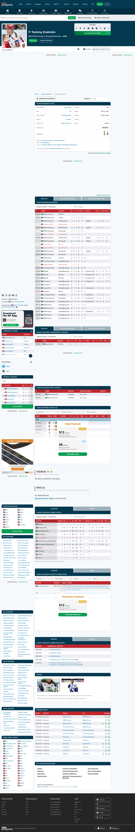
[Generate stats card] (88, 28)
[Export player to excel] (92, 28)
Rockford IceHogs (23, 630)
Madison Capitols (22, 712)
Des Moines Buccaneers (10, 719)
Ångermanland (49, 344)
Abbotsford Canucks (9, 615)
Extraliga (22, 524)
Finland (3, 809)
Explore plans (73, 454)
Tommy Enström (55, 148)
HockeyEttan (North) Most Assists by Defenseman (64, 663)
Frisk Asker (46, 291)
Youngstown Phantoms (24, 732)
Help (76, 807)
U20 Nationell (9, 746)
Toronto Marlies (22, 647)
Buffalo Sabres (7, 545)
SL (6, 773)
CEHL (21, 751)
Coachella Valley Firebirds (7, 633)
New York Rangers (23, 545)
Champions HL (10, 761)
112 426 (88, 49)
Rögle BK (45, 271)
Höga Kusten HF (66, 123)
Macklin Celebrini (12, 392)
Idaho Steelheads (8, 689)
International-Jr (63, 224)
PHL (21, 756)
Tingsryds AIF (47, 288)
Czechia (26, 344)
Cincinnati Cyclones (8, 675)
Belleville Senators (8, 620)
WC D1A (8, 785)
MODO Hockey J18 (48, 221)
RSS (76, 817)
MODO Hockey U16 (48, 217)
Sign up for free (41, 498)
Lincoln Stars (7, 730)
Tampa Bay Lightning (24, 562)
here (75, 786)
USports (22, 776)
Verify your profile (42, 786)
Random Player (85, 18)
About (76, 804)
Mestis (7, 753)
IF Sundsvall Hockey (48, 261)
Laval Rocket (6, 656)
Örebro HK (66, 743)
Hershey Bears (7, 651)
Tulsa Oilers (21, 696)
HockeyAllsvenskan (53, 36)
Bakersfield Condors (9, 618)
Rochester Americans (24, 628)
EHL (7, 758)
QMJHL (7, 527)
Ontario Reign (22, 623)
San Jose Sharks (22, 555)
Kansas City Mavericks (9, 699)
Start (36, 94)
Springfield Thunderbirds (21, 638)
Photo (76, 812)
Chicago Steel (7, 716)
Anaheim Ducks (7, 540)
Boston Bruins (7, 543)
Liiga (21, 520)
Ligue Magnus (24, 746)
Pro (92, 4)
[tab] (44, 198)
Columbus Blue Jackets (9, 558)
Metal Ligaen (9, 756)
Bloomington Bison (8, 672)
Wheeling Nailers (22, 698)
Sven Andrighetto (12, 389)
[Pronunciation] (76, 28)
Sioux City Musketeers (24, 719)
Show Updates (46, 40)
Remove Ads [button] (128, 55)
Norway (61, 291)
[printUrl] (78, 49)
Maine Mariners (7, 701)
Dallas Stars (6, 560)
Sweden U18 (46, 244)
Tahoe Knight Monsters (24, 686)
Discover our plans (92, 33)
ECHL (7, 515)
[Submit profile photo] (105, 28)
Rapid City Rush (22, 672)
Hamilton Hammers (8, 642)
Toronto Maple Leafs (23, 565)
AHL (7, 512)
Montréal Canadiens (9, 575)
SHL (25, 337)
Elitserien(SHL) (42, 527)
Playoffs (88, 221)
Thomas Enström (59, 140)
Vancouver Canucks (23, 570)
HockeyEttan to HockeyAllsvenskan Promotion (63, 665)
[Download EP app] (17, 319)
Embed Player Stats (103, 195)
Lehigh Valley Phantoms (24, 615)
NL (21, 522)
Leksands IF (46, 281)
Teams (28, 4)
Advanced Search (103, 18)
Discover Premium (72, 614)
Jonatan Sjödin (47, 145)
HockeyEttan (9, 748)
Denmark (26, 341)
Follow (33, 40)
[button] (105, 11)
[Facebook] (3, 295)
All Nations (4, 814)
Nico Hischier (11, 403)
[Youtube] (13, 295)
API (75, 814)
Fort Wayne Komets (8, 680)
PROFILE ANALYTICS (102, 49)
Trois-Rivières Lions (23, 693)
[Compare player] (101, 28)
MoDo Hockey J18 (53, 394)
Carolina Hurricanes (9, 550)
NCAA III (22, 771)
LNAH (21, 773)
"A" (53, 308)
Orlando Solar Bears (23, 670)
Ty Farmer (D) (8, 341)
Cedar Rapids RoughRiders (7, 713)
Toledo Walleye (22, 688)
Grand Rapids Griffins (9, 639)
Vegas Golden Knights (24, 572)
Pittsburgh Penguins (23, 553)
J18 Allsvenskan (63, 221)
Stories (66, 4)
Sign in (107, 4)
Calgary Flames (7, 548)
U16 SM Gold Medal (55, 649)
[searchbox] (39, 18)
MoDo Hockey (46, 94)
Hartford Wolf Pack (8, 644)
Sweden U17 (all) (48, 234)
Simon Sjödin (57, 145)
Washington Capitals (24, 575)
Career (76, 822)
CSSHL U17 (27, 348)
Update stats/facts (47, 98)
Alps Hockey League (25, 741)
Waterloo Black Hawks (24, 729)
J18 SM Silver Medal (55, 653)
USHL (21, 510)
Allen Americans (7, 667)
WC (6, 783)
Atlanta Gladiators (8, 670)
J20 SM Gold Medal (55, 656)
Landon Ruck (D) (9, 348)
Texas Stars (21, 644)
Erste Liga (23, 753)
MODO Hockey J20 (48, 231)
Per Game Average (67, 199)
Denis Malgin (11, 396)
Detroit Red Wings (8, 562)
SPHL (7, 517)
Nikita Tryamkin (19, 305)
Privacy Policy (78, 809)
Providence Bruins (23, 625)
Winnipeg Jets (22, 577)
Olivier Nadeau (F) (10, 337)
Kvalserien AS (90, 288)
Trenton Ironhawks (23, 691)
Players (54, 570)
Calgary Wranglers (8, 623)
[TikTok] (16, 295)
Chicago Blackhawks (9, 553)
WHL (7, 522)
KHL (21, 515)
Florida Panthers (8, 567)
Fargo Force (6, 725)
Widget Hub (78, 802)
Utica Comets (21, 652)
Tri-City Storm (22, 724)
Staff (92, 570)
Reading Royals (22, 675)
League (92, 639)
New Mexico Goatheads (24, 665)
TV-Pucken (60, 344)
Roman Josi (10, 399)
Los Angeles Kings (8, 570)
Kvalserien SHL (90, 271)
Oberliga (8, 780)
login (51, 498)
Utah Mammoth (22, 567)
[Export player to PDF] (97, 28)
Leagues (38, 4)
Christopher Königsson (69, 145)
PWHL (21, 785)
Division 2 (61, 214)
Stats (20, 4)
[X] (6, 295)
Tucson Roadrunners (24, 649)
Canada (3, 804)
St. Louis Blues (22, 560)
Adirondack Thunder (9, 665)
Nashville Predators (8, 577)
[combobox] (39, 18)
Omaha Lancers (22, 717)
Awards (75, 4)
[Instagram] (9, 295)
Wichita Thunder (22, 700)
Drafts (56, 4)
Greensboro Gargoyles (9, 682)
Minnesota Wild (7, 572)
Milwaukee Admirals (23, 620)
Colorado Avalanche (9, 555)
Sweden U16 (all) (48, 224)
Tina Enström (45, 142)
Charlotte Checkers (8, 625)
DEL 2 (7, 778)
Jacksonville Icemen (8, 694)
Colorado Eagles (7, 637)
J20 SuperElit (62, 231)
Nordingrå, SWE (66, 115)
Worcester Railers (23, 703)
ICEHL (7, 788)
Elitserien (61, 258)
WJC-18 (61, 244)
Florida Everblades (8, 677)
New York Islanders (23, 543)
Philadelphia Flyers (23, 550)
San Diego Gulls (22, 633)
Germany (4, 812)
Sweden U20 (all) (48, 264)
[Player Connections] (84, 28)
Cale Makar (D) (9, 351)
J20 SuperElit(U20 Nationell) (46, 544)
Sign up (100, 4)
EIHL (21, 748)
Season (54, 639)
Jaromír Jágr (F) (9, 344)
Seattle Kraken (22, 558)
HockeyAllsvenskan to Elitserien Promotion (62, 659)
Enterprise (77, 819)
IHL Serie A (23, 743)
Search (71, 18)
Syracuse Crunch (22, 642)
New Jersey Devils (23, 540)
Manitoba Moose (22, 618)
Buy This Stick (16, 469)
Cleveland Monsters (9, 630)
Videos (47, 4)
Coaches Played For (96, 199)
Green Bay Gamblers (9, 728)
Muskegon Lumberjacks (24, 715)
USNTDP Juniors (22, 727)
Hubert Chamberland (17, 302)
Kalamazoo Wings (8, 696)
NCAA (7, 520)
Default (44, 199)
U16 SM (61, 217)
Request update (105, 153)
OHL (7, 524)
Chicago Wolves (7, 628)
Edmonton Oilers (8, 565)
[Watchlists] (80, 28)
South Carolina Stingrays (22, 682)
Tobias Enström (48, 140)
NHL (25, 351)
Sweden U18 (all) (48, 248)
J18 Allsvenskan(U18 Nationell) (47, 541)
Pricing (84, 4)
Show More (17, 406)
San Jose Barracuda (23, 635)
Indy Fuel (5, 691)
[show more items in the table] (30, 356)
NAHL (21, 512)
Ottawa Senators (22, 548)
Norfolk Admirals (22, 667)
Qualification (89, 281)
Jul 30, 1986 (67, 107)
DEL (7, 776)
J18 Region (71, 394)
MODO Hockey (38, 36)
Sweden (68, 119)
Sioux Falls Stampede (24, 722)
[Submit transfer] (109, 28)
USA (3, 807)
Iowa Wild (6, 653)
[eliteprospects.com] (7, 4)
